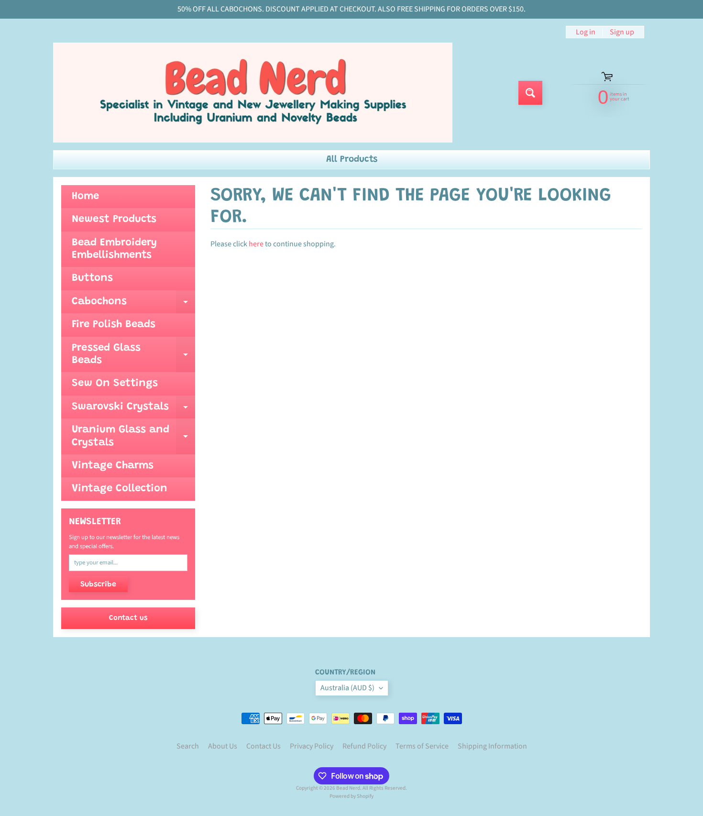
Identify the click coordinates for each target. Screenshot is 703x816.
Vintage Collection (119, 489)
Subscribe (98, 584)
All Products (351, 159)
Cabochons (133, 305)
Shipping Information (492, 746)
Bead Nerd (348, 788)
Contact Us (263, 746)
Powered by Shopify (351, 796)
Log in (585, 32)
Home (85, 196)
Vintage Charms (113, 466)
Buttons (92, 278)
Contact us (128, 618)
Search (187, 746)
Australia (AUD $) (347, 688)
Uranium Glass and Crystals (133, 437)
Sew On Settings (115, 383)
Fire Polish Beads (113, 325)
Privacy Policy (311, 746)
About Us (222, 746)
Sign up (622, 32)
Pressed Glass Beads (133, 355)
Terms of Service (422, 746)
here (256, 244)
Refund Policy (364, 746)
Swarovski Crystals (133, 410)
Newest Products (114, 219)
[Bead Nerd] (252, 93)
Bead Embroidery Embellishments (114, 249)
